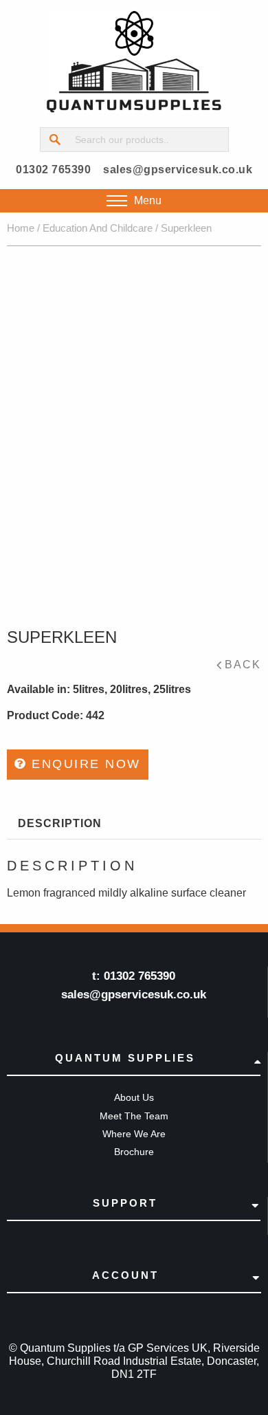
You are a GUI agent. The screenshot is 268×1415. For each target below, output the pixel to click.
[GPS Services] (134, 61)
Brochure (134, 1151)
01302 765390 (53, 169)
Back (243, 664)
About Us (134, 1097)
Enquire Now (84, 764)
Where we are (134, 1133)
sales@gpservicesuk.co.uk (177, 169)
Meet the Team (134, 1115)
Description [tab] (60, 823)
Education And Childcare (98, 228)
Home (20, 228)
